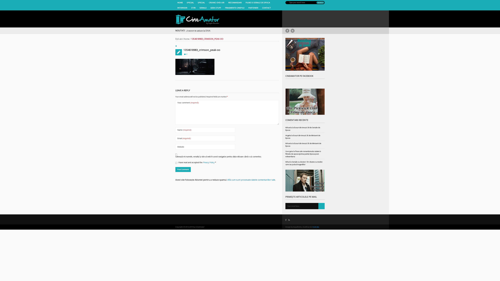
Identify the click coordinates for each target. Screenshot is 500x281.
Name (184, 130)
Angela (288, 135)
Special (190, 2)
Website (180, 147)
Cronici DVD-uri (216, 2)
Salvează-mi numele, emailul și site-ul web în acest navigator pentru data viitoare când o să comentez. (218, 156)
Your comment (188, 102)
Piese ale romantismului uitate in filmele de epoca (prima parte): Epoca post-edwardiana (303, 154)
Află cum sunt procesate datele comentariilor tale (251, 179)
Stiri (193, 8)
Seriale (203, 8)
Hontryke (315, 227)
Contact (266, 8)
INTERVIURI (182, 8)
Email (184, 138)
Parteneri (253, 8)
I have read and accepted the (197, 162)
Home (180, 2)
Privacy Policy (209, 162)
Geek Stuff (215, 8)
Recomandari (235, 2)
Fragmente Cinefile (234, 8)
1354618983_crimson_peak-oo (201, 50)
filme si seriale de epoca (258, 2)
